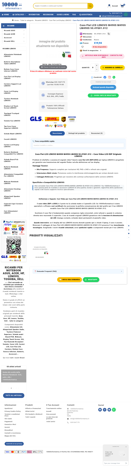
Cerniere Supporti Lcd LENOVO (12, 85)
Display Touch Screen (11, 339)
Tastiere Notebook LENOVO (11, 99)
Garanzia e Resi (10, 424)
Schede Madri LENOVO (13, 134)
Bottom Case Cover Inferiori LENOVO (11, 70)
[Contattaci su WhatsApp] (126, 14)
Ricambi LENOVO (9, 49)
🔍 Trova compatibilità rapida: (43, 141)
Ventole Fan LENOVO (12, 121)
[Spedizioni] (53, 122)
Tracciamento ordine (54, 408)
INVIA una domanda (69, 280)
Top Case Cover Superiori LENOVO (11, 127)
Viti (22, 339)
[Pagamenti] (24, 451)
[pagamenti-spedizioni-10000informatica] (13, 241)
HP (9, 318)
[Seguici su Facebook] (100, 410)
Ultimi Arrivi (29, 411)
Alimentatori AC (16, 327)
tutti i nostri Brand (17, 358)
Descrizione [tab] (57, 133)
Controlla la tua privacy (14, 443)
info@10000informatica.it (79, 418)
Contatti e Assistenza (13, 433)
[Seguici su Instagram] (104, 410)
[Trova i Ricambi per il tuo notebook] (109, 410)
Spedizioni (9, 408)
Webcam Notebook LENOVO (11, 182)
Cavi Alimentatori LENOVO (11, 212)
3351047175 (75, 422)
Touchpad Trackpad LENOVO (11, 114)
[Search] (90, 6)
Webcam (18, 337)
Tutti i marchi (30, 417)
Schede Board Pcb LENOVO (11, 160)
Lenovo (14, 318)
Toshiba (21, 318)
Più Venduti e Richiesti (33, 414)
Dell (5, 321)
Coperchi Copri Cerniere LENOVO (13, 205)
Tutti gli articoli (14, 395)
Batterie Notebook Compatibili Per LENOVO (13, 153)
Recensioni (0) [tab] (97, 133)
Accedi (48, 411)
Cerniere (8, 349)
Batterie (20, 352)
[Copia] (109, 33)
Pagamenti (8, 421)
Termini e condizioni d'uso (12, 415)
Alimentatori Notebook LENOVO (13, 55)
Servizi (7, 427)
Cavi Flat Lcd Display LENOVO (12, 77)
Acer (5, 318)
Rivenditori (9, 430)
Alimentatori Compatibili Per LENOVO (13, 175)
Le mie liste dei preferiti (52, 417)
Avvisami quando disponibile (103, 87)
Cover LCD (14, 344)
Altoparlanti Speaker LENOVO (12, 197)
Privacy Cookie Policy (13, 411)
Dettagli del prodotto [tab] (77, 133)
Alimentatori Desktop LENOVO (12, 190)
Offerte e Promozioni (33, 408)
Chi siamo (8, 418)
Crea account (51, 414)
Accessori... (14, 354)
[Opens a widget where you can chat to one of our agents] (115, 455)
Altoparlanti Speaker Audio (13, 329)
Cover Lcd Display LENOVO (11, 92)
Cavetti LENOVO (10, 139)
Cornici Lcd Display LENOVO (11, 146)
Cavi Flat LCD (15, 347)
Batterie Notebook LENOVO (11, 168)
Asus (21, 316)
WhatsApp (92, 280)
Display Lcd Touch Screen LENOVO (11, 107)
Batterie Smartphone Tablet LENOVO (12, 63)
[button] (11, 388)
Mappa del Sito (10, 436)
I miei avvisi (50, 421)
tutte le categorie (16, 321)
